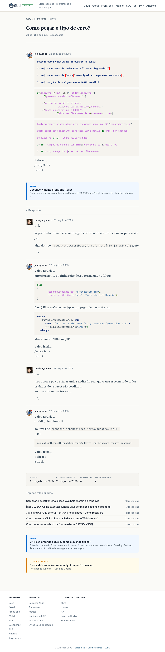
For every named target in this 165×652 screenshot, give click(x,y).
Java (87, 5)
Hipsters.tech (68, 620)
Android (151, 5)
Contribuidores (95, 648)
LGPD (107, 648)
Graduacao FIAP (37, 616)
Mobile (120, 5)
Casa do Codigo (69, 616)
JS (135, 5)
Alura (63, 603)
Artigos (32, 611)
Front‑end (107, 5)
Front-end (40, 18)
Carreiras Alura (36, 603)
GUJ (28, 18)
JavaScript (14, 624)
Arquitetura (15, 638)
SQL (128, 5)
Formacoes (34, 607)
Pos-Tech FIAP (36, 620)
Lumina (64, 607)
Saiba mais (80, 648)
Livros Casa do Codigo (41, 624)
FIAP (63, 611)
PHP (141, 5)
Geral (95, 5)
